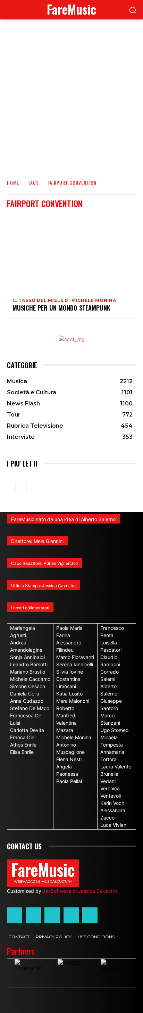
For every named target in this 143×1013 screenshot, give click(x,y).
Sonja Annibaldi (27, 657)
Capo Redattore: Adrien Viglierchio (44, 563)
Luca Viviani (113, 825)
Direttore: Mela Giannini (37, 541)
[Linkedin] (52, 915)
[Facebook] (14, 915)
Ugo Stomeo (114, 730)
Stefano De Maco (29, 708)
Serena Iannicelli (74, 664)
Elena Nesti (69, 759)
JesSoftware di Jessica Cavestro (80, 891)
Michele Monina (73, 737)
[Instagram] (33, 915)
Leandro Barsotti (29, 664)
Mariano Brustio (27, 672)
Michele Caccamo (30, 679)
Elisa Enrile (22, 752)
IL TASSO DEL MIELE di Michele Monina (64, 300)
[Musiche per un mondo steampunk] (71, 252)
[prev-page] (11, 486)
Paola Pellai (69, 781)
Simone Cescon (27, 686)
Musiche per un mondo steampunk (61, 307)
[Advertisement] (71, 94)
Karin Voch (112, 803)
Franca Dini (22, 737)
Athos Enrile (23, 745)
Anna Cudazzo (26, 701)
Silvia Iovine (69, 672)
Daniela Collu (24, 694)
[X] (71, 915)
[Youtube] (90, 915)
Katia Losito (69, 694)
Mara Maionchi (72, 701)
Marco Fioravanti (75, 657)
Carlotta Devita (27, 730)
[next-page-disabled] (22, 486)
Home (13, 182)
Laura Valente (115, 766)
